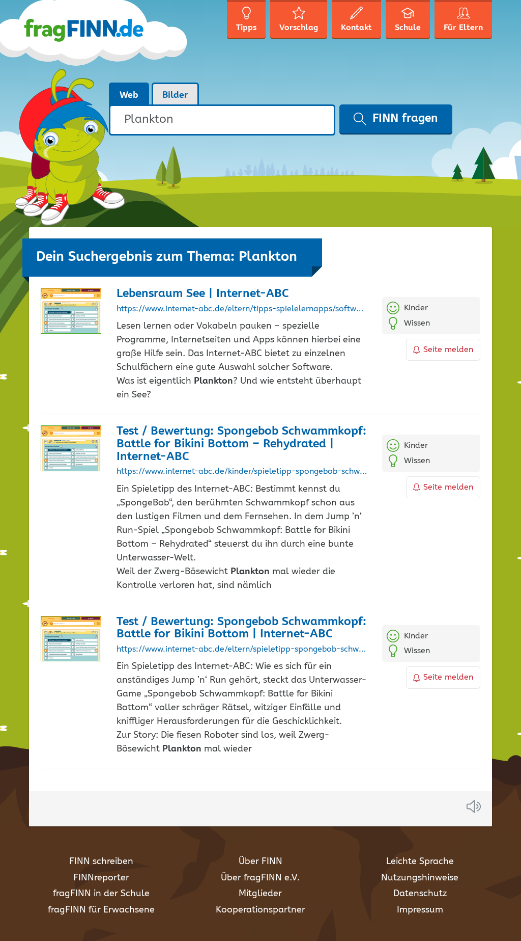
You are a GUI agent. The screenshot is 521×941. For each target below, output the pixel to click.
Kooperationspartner (260, 910)
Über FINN (260, 861)
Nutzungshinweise (419, 878)
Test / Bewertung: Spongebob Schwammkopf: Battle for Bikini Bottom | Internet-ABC (241, 628)
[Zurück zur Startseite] (109, 41)
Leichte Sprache (420, 861)
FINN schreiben (101, 861)
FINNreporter (101, 878)
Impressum (420, 910)
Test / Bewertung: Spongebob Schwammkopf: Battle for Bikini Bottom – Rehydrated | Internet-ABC (241, 444)
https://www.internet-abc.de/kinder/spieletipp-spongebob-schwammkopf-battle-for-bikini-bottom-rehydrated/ (242, 472)
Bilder (175, 95)
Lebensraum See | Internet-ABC (203, 294)
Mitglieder (260, 893)
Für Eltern (463, 27)
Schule (408, 27)
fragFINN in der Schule (101, 893)
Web (129, 95)
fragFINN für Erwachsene (101, 910)
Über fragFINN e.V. (260, 878)
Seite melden (448, 349)
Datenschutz (420, 893)
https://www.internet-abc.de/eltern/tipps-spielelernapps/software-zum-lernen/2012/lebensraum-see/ (242, 309)
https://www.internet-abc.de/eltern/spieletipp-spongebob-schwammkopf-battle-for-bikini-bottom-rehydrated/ (242, 649)
